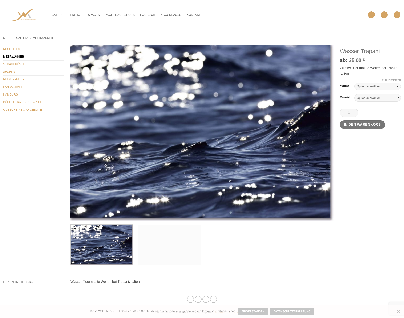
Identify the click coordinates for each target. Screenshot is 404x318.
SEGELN (9, 71)
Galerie (58, 14)
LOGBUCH (147, 14)
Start (7, 37)
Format (344, 85)
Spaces (94, 14)
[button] (371, 14)
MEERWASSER (43, 37)
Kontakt (194, 14)
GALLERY (22, 37)
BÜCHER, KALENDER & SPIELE (24, 102)
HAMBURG (10, 94)
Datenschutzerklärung (292, 311)
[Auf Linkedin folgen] (213, 299)
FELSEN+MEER (14, 79)
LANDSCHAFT (13, 87)
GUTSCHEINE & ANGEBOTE (22, 109)
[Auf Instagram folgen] (198, 299)
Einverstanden (253, 311)
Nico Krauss (171, 14)
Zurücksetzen (391, 80)
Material (345, 97)
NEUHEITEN (11, 49)
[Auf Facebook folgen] (190, 299)
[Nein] (398, 312)
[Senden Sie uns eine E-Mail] (205, 299)
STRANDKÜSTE (14, 64)
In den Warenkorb (362, 124)
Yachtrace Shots (120, 14)
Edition (76, 14)
